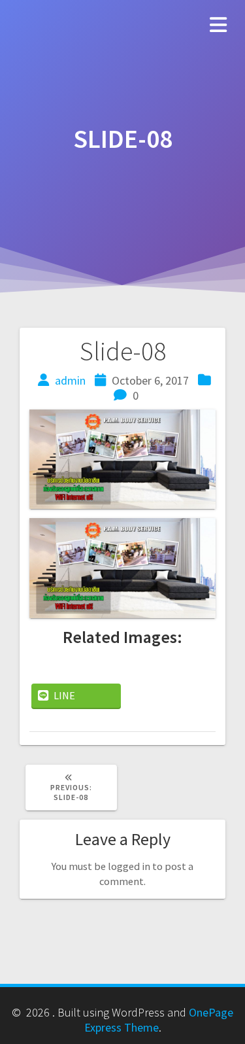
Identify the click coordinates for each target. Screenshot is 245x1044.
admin (70, 380)
